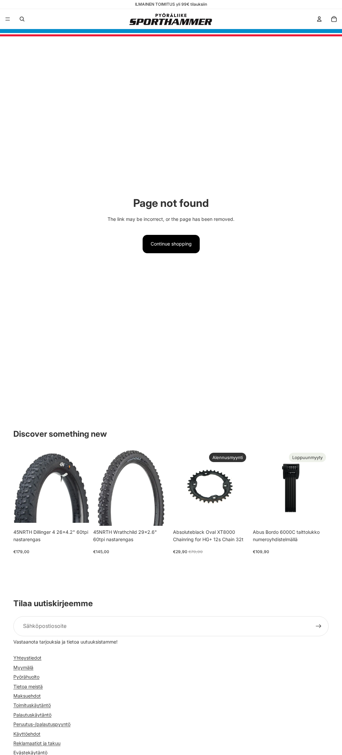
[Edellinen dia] (20, 487)
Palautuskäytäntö (32, 714)
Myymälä (23, 667)
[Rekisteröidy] (319, 626)
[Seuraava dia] (81, 487)
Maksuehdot (27, 695)
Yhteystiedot (27, 658)
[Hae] (22, 19)
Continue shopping (171, 244)
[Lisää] (79, 515)
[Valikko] (7, 19)
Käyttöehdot (26, 733)
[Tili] (319, 19)
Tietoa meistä (28, 686)
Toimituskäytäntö (32, 705)
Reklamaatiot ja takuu (36, 743)
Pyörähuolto (26, 677)
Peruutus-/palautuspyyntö (41, 724)
